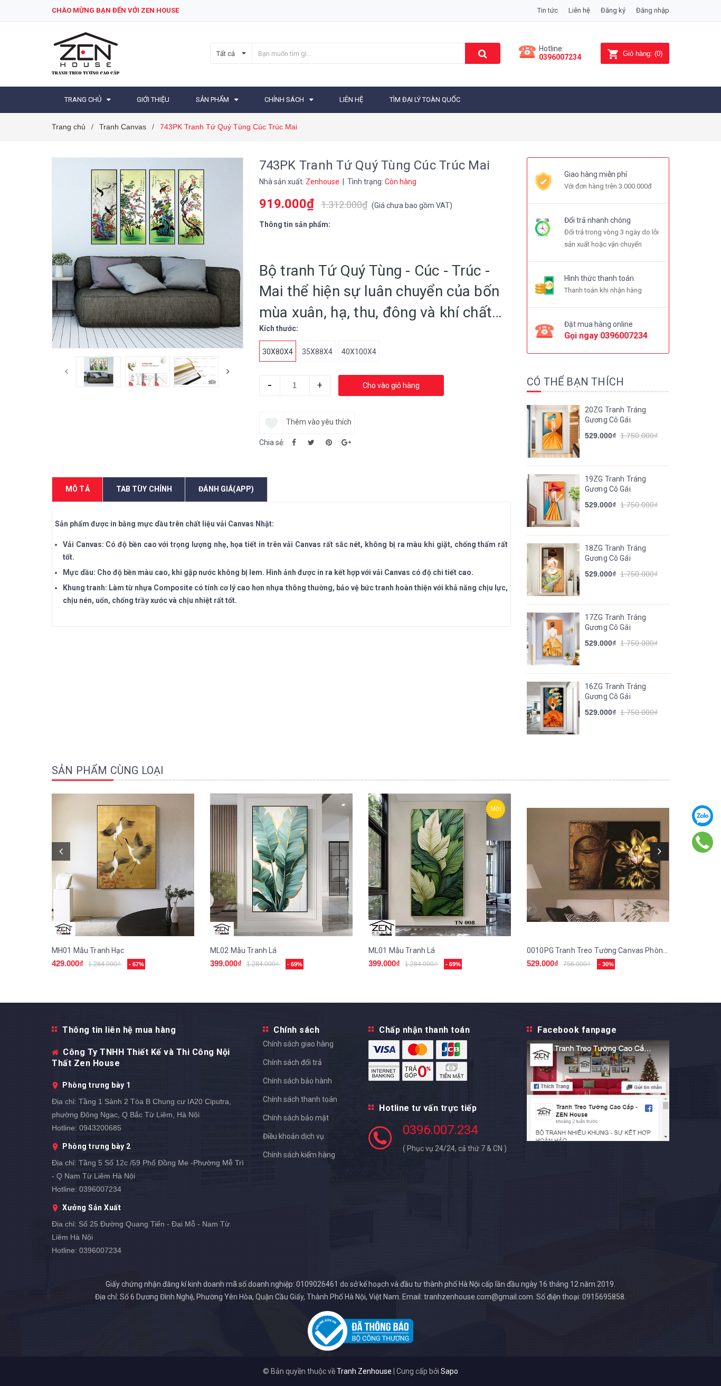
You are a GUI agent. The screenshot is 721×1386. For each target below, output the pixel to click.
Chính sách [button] (296, 1030)
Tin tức (547, 10)
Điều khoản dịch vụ (293, 1136)
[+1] (346, 442)
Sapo (449, 1371)
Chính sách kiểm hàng (299, 1155)
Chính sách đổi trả (292, 1062)
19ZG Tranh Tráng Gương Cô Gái (615, 484)
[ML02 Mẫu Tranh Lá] (281, 865)
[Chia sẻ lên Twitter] (311, 442)
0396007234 (560, 57)
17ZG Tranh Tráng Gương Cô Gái (615, 622)
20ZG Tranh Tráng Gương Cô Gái (615, 415)
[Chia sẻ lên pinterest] (329, 442)
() (642, 54)
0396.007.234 (440, 1130)
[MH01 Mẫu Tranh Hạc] (123, 865)
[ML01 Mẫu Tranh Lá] (439, 865)
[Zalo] (703, 815)
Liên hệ (579, 10)
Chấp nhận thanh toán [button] (424, 1030)
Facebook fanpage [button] (576, 1030)
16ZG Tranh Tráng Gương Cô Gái (615, 691)
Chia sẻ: (271, 442)
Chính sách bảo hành (297, 1081)
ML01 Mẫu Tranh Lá (401, 950)
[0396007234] (703, 842)
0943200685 (100, 1128)
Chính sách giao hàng (298, 1044)
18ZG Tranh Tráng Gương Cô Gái (615, 553)
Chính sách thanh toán (300, 1099)
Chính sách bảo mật (296, 1118)
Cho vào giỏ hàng (391, 385)
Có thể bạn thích (575, 381)
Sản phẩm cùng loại (108, 770)
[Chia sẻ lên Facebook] (294, 442)
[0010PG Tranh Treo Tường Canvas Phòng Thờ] (598, 865)
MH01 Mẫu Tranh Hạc (88, 950)
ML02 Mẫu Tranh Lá (243, 950)
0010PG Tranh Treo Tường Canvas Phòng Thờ (604, 950)
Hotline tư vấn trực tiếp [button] (428, 1108)
